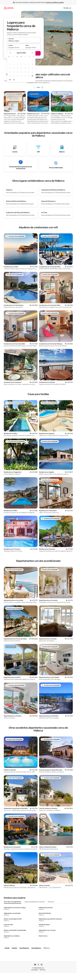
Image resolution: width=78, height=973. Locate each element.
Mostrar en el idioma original (55, 2)
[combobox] (23, 41)
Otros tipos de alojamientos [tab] (12, 902)
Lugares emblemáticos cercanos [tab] (34, 902)
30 (10, 80)
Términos (42, 970)
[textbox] (15, 47)
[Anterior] (34, 87)
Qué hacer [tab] (51, 902)
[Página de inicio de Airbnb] (9, 8)
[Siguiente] (42, 87)
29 (32, 76)
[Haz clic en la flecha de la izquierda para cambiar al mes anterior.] (10, 52)
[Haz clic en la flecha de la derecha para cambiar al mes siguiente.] (32, 52)
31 (13, 80)
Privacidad (34, 970)
